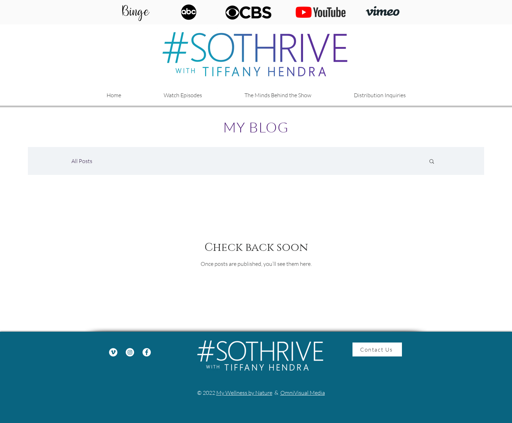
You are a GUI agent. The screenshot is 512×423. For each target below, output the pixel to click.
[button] (278, 95)
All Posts (81, 160)
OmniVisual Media (302, 392)
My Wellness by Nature (244, 392)
